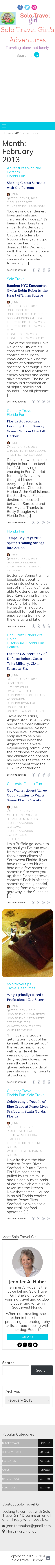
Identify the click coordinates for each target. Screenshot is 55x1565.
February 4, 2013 (23, 1010)
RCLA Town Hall (19, 691)
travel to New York (22, 334)
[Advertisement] (27, 93)
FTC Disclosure (18, 687)
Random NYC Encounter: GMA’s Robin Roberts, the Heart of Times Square (27, 290)
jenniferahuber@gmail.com (28, 1525)
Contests (14, 783)
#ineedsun (15, 815)
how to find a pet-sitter (26, 1018)
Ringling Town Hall (22, 703)
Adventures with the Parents (24, 170)
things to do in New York (26, 322)
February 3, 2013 (23, 1127)
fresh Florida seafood (24, 454)
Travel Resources (21, 988)
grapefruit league (21, 562)
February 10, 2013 (23, 679)
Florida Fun (16, 176)
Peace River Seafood (22, 1131)
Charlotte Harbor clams (26, 450)
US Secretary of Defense (26, 711)
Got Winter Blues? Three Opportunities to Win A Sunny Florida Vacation (27, 795)
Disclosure (15, 643)
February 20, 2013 (23, 306)
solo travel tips (19, 984)
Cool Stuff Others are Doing (24, 637)
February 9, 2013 (23, 811)
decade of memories (22, 819)
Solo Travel (16, 278)
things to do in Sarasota (26, 206)
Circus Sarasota (20, 202)
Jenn (14, 194)
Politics (13, 647)
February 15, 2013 (23, 446)
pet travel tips (18, 1022)
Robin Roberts (18, 310)
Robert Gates (17, 707)
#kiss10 (31, 815)
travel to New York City (25, 338)
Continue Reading (16, 270)
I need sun (15, 839)
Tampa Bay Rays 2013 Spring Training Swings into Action (25, 543)
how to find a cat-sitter (26, 1014)
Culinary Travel (19, 410)
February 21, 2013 (23, 198)
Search (8, 1363)
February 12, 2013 (23, 558)
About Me (27, 1337)
